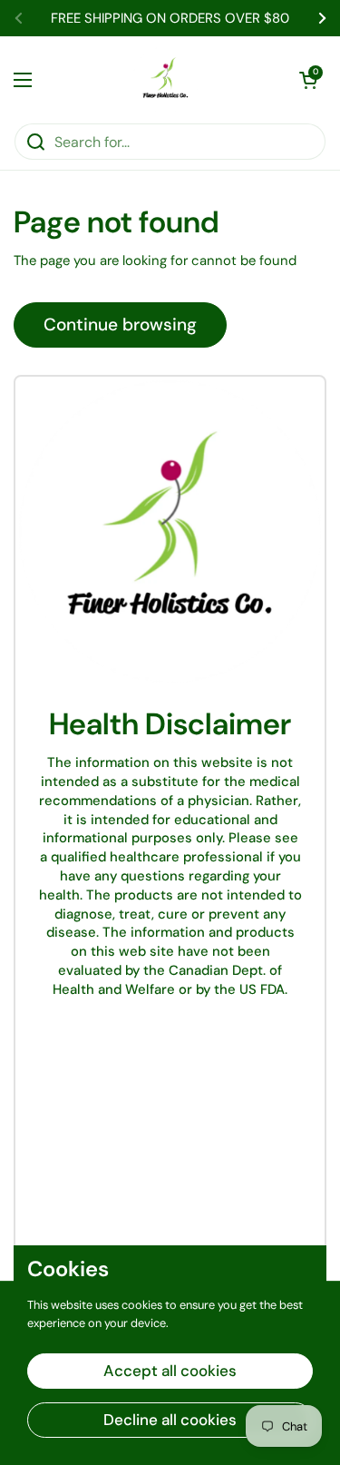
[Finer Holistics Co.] (166, 79)
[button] (308, 80)
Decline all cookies (170, 1420)
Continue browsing (120, 324)
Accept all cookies (170, 1371)
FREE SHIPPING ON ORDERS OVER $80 (170, 18)
